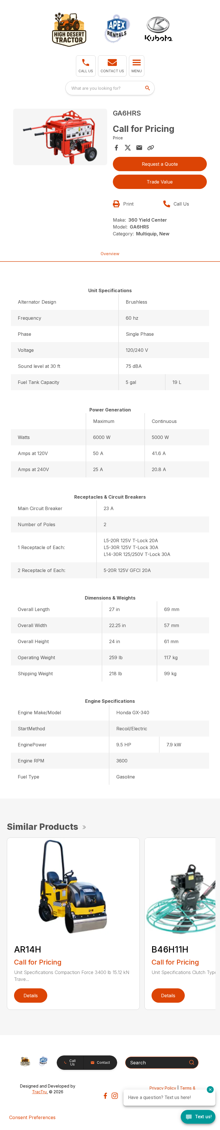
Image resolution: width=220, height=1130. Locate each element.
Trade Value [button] (160, 182)
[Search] (191, 1062)
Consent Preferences (32, 1117)
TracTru (39, 1091)
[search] (148, 88)
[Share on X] (127, 147)
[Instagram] (114, 1096)
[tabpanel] (60, 138)
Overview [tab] (110, 253)
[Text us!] (198, 1117)
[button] (86, 66)
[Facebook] (105, 1096)
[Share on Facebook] (116, 147)
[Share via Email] (139, 147)
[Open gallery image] (60, 137)
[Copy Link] (150, 147)
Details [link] (30, 995)
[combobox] (110, 88)
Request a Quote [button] (160, 164)
